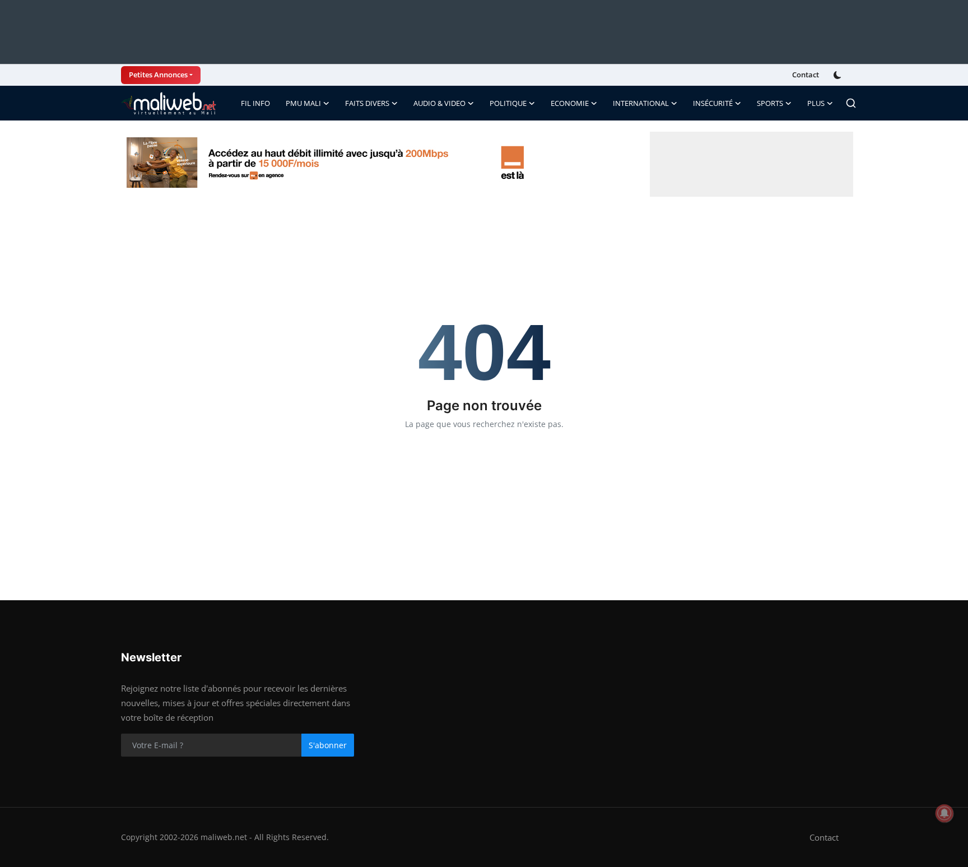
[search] (851, 103)
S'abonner (328, 745)
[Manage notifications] (944, 813)
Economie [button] (570, 103)
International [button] (641, 103)
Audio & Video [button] (439, 103)
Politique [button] (508, 103)
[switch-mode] (838, 75)
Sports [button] (770, 103)
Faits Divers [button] (367, 103)
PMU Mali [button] (303, 103)
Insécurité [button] (713, 103)
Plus (816, 103)
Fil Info (255, 103)
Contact (805, 74)
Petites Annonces (158, 74)
